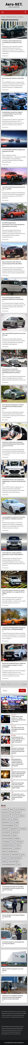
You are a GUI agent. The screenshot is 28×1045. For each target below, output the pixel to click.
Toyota (14, 815)
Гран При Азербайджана (8, 825)
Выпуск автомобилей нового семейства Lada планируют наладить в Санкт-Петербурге (14, 665)
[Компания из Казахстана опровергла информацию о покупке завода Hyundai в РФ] (14, 469)
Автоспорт (5, 703)
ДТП (12, 746)
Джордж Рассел (14, 828)
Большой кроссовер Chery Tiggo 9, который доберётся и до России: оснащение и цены (12, 113)
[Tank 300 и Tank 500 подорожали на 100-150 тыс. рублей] (14, 176)
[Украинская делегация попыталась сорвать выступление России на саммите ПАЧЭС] (5, 785)
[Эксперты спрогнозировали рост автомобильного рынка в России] (14, 30)
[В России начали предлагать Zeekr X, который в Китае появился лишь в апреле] (14, 394)
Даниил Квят (5, 828)
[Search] (25, 12)
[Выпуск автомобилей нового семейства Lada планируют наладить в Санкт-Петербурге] (14, 652)
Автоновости (5, 822)
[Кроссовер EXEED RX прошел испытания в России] (14, 322)
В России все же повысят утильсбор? (13, 78)
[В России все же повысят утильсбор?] (14, 67)
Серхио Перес (19, 841)
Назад (2, 684)
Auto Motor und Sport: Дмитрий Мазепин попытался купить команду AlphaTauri (12, 707)
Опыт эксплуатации (7, 838)
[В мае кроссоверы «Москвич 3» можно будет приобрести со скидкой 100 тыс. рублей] (14, 579)
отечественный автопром (8, 864)
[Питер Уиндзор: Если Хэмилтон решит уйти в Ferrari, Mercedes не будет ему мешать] (5, 740)
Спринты (18, 845)
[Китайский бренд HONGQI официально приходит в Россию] (14, 139)
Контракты (23, 828)
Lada (16, 809)
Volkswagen (21, 815)
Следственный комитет (8, 845)
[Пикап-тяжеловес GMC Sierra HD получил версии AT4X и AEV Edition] (14, 251)
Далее (25, 684)
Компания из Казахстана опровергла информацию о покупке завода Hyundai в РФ (14, 481)
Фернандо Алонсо (12, 851)
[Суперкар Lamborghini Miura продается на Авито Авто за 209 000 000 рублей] (14, 617)
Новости (4, 36)
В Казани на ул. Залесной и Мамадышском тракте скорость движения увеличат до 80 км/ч (11, 370)
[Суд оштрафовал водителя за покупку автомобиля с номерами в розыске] (14, 506)
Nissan (12, 812)
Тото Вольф (17, 848)
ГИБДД (16, 822)
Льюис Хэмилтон (6, 832)
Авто (9, 819)
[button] (2, 12)
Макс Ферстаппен (6, 835)
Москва (15, 835)
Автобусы (15, 819)
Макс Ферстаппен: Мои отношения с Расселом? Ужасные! (17, 729)
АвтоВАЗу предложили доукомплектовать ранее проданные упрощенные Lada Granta (13, 224)
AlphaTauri (4, 809)
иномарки (4, 857)
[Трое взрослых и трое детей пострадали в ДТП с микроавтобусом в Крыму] (5, 796)
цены (19, 864)
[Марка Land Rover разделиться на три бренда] (14, 958)
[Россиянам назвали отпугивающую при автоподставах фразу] (14, 931)
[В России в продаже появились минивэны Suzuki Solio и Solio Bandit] (14, 287)
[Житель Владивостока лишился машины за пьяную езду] (14, 904)
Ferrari (11, 809)
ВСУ (12, 822)
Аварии (4, 819)
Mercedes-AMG (5, 812)
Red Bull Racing (5, 815)
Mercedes (22, 809)
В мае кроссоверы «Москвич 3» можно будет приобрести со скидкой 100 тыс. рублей (13, 591)
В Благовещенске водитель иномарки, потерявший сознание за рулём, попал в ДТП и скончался (13, 888)
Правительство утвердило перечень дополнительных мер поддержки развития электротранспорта (12, 997)
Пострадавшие (5, 841)
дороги (22, 854)
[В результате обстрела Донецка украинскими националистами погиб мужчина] (5, 751)
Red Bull (18, 812)
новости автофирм (13, 861)
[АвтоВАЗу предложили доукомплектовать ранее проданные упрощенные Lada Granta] (14, 212)
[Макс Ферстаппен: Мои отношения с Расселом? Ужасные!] (5, 729)
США (13, 841)
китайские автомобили (15, 857)
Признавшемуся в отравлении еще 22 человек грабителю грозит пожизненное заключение (17, 762)
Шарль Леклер (15, 854)
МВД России (16, 832)
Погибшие (16, 838)
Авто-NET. (14, 4)
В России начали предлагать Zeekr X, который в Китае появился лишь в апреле (13, 406)
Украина (4, 851)
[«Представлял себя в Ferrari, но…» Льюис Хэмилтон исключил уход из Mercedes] (5, 719)
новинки (4, 861)
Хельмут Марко (5, 854)
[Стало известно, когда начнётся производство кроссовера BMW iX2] (14, 542)
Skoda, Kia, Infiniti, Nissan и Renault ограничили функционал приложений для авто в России (13, 443)
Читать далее (5, 55)
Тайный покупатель (7, 848)
